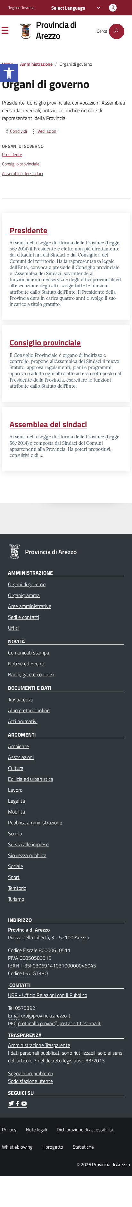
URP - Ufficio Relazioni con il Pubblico (47, 995)
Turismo (16, 899)
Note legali (36, 1129)
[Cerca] (116, 31)
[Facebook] (17, 1104)
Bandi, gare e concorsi (31, 674)
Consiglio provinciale (20, 163)
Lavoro (15, 790)
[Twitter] (11, 1104)
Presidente (12, 154)
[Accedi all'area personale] (112, 7)
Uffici (13, 628)
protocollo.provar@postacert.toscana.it (59, 1023)
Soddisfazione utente (30, 1081)
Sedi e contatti (23, 617)
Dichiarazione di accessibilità (85, 1129)
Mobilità (16, 811)
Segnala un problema (30, 1073)
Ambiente (18, 746)
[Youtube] (24, 1104)
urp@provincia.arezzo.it (45, 1015)
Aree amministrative (29, 606)
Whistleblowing (17, 1147)
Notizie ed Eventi (26, 663)
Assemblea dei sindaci (22, 173)
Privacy (9, 1129)
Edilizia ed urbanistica (30, 779)
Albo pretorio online (29, 710)
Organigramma (24, 595)
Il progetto (52, 1147)
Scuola (15, 833)
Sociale (15, 866)
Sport (14, 877)
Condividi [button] (18, 131)
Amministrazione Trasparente (39, 1045)
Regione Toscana (21, 8)
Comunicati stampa (28, 652)
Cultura (15, 768)
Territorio (17, 888)
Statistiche (83, 1147)
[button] (9, 73)
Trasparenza (20, 699)
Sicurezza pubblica (27, 855)
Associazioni (21, 757)
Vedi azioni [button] (47, 131)
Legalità (16, 801)
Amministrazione (36, 64)
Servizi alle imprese (28, 844)
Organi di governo (26, 584)
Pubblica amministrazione (35, 822)
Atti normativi (22, 721)
